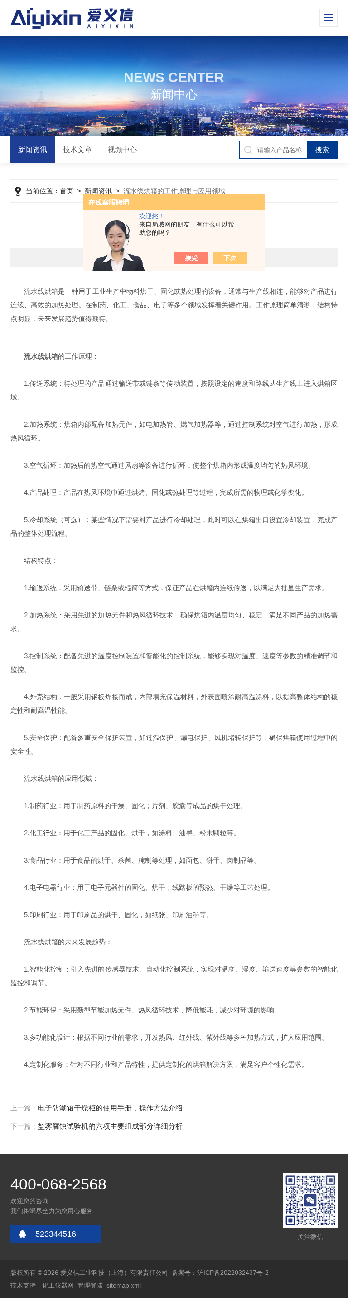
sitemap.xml (123, 1285)
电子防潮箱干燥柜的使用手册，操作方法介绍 (110, 1108)
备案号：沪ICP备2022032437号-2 (220, 1272)
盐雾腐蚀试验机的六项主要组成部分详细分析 (110, 1126)
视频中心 (122, 149)
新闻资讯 (32, 149)
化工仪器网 (58, 1285)
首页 (66, 191)
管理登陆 (90, 1285)
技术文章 (77, 149)
